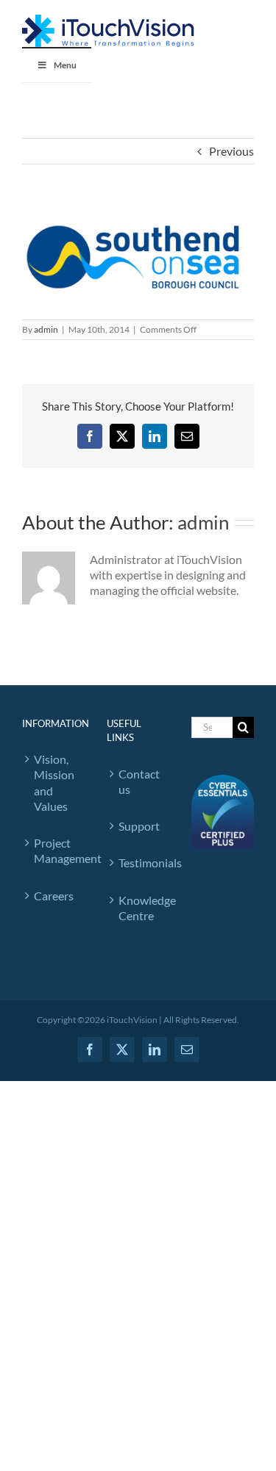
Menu (65, 65)
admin (46, 329)
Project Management (55, 850)
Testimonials (140, 863)
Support (139, 826)
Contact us (139, 781)
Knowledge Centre (140, 907)
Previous (231, 151)
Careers (54, 896)
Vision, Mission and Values (54, 782)
